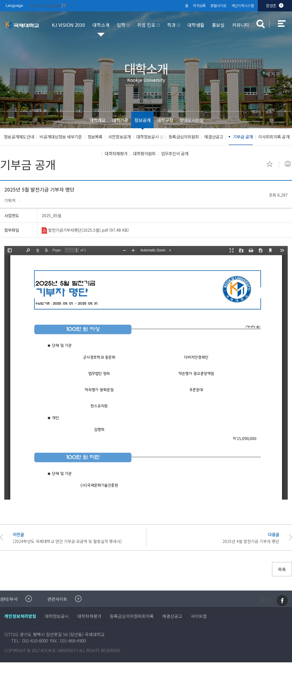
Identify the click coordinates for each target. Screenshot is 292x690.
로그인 (266, 600)
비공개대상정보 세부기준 (60, 137)
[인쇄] (287, 164)
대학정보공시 (147, 137)
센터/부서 (9, 599)
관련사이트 (57, 599)
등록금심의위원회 (184, 137)
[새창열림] (282, 600)
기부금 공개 (243, 137)
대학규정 (165, 120)
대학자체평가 (116, 153)
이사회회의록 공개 (273, 137)
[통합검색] (261, 24)
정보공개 (142, 120)
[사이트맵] (285, 27)
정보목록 (95, 137)
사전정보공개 (119, 137)
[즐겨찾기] (269, 164)
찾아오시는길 (191, 120)
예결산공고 (213, 137)
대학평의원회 (144, 153)
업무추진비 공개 (174, 153)
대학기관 (120, 120)
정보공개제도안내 (19, 137)
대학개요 (98, 120)
